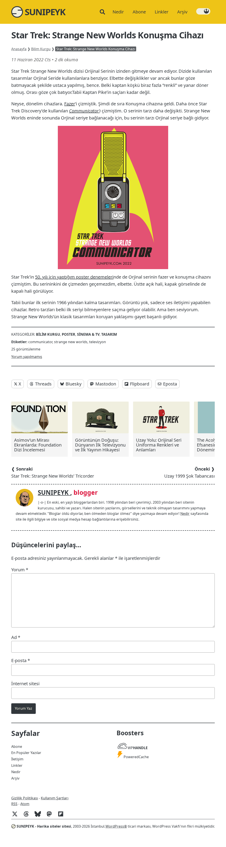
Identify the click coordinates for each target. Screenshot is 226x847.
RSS (14, 803)
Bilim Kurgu (41, 49)
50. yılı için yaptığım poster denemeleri (74, 277)
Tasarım (109, 334)
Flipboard (139, 384)
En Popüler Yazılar (26, 752)
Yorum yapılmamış (26, 356)
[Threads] (28, 816)
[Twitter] (16, 816)
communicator (40, 341)
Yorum (19, 570)
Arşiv (15, 778)
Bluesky (73, 384)
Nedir (185, 513)
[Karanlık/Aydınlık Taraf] (203, 11)
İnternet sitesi (25, 684)
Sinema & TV (88, 334)
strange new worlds (70, 341)
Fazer (69, 104)
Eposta (170, 384)
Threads (43, 384)
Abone (16, 746)
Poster (68, 334)
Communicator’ (84, 111)
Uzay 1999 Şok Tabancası (189, 472)
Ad (15, 637)
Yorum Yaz (23, 708)
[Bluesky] (39, 816)
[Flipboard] (62, 816)
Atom (24, 803)
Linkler (17, 765)
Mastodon (105, 384)
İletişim (17, 759)
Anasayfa (18, 49)
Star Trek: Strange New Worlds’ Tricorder (52, 472)
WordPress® (116, 826)
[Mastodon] (51, 816)
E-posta (20, 660)
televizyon (97, 341)
